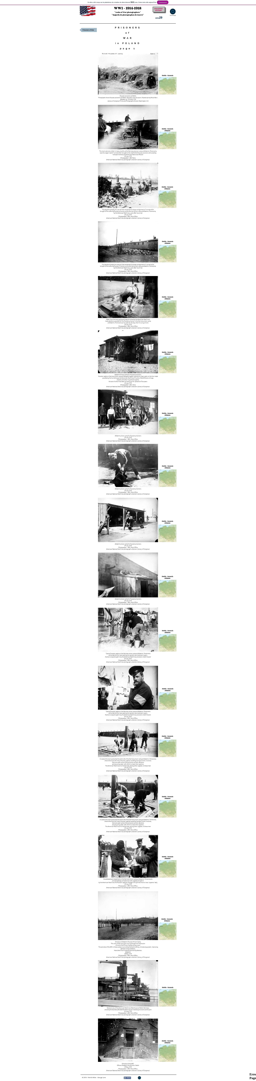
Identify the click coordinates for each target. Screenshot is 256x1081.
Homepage (173, 15)
